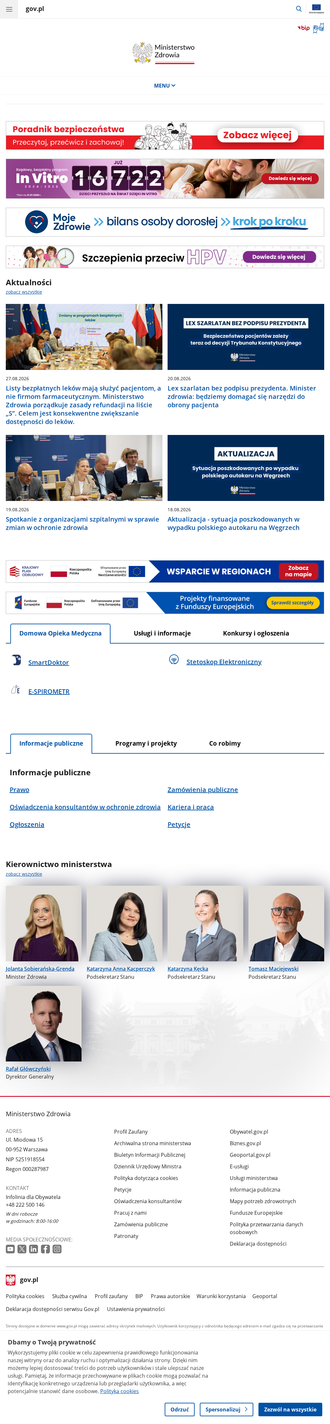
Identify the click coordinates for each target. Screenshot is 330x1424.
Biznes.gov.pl (245, 1143)
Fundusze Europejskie (256, 1212)
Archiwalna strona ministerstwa (152, 1143)
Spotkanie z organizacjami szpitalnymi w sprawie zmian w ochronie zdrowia (82, 523)
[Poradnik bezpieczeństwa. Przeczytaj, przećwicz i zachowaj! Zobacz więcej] (165, 135)
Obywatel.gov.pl (249, 1131)
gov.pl (29, 1280)
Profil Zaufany (131, 1131)
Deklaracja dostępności (258, 1243)
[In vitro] (165, 179)
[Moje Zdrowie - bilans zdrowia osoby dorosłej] (165, 222)
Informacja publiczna (255, 1189)
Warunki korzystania (221, 1296)
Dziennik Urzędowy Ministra (147, 1166)
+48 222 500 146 (25, 1204)
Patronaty (126, 1236)
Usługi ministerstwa (254, 1178)
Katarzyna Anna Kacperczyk (121, 968)
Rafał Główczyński (28, 1068)
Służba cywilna (69, 1296)
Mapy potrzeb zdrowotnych (263, 1201)
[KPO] (165, 571)
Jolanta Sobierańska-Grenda (40, 968)
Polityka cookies (25, 1296)
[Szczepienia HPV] (165, 257)
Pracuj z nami (130, 1212)
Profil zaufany (111, 1296)
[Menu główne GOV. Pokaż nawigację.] (9, 9)
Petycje (122, 1189)
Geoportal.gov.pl (250, 1154)
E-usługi (239, 1166)
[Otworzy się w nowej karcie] (10, 1249)
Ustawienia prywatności (136, 1309)
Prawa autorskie (170, 1296)
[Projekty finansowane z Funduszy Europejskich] (165, 603)
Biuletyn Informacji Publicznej (149, 1154)
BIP (139, 1296)
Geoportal (264, 1296)
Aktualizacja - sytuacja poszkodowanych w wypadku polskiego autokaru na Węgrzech (234, 523)
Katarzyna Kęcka (188, 968)
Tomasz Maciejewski (273, 968)
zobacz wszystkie (24, 292)
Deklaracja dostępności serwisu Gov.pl (52, 1309)
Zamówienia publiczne (141, 1224)
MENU (162, 85)
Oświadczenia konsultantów (147, 1201)
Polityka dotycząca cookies (146, 1178)
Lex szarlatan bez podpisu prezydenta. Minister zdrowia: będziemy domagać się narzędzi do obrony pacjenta (242, 396)
